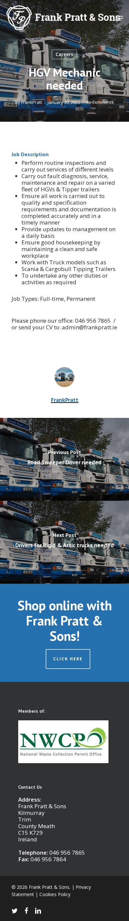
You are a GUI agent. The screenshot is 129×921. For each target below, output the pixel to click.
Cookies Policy (54, 894)
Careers (64, 54)
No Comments (100, 102)
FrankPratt (31, 102)
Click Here (68, 659)
